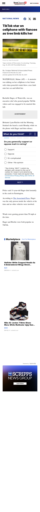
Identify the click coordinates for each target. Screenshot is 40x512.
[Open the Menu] (4, 3)
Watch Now (34, 3)
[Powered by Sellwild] (33, 363)
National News (11, 18)
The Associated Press (21, 198)
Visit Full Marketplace (29, 239)
